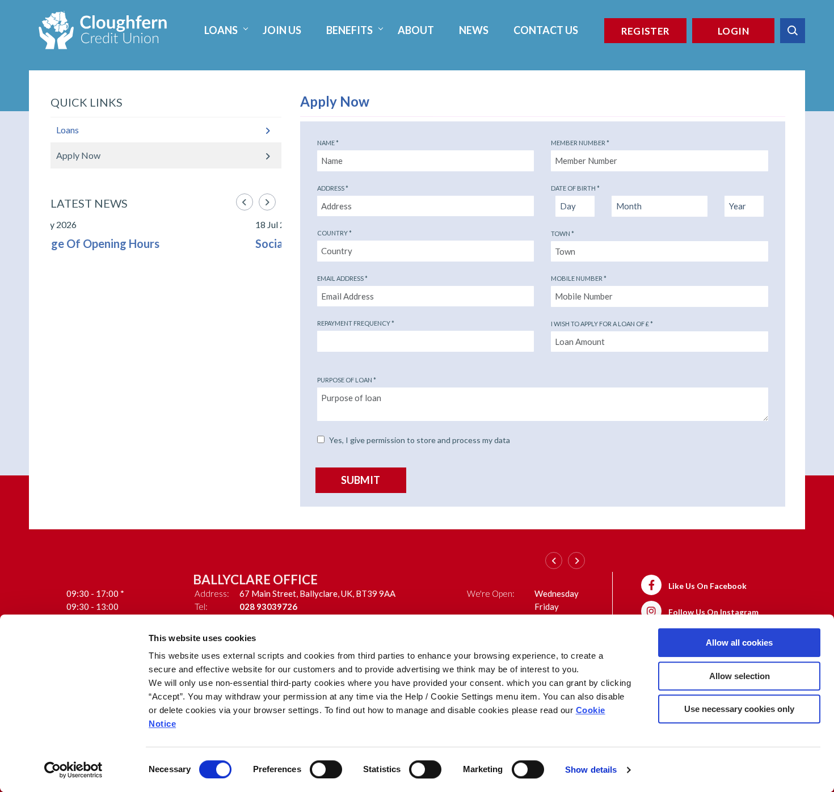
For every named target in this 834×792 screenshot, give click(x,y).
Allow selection (739, 676)
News (473, 30)
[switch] (326, 769)
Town (562, 233)
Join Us (282, 30)
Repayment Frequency (355, 323)
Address (332, 188)
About (416, 30)
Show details (591, 769)
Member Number (580, 142)
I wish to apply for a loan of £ (602, 323)
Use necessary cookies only (739, 709)
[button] (792, 30)
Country (334, 233)
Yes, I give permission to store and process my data (419, 440)
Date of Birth (575, 188)
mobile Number (578, 278)
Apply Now (78, 155)
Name (328, 142)
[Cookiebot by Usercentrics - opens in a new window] (73, 769)
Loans (221, 30)
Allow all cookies (739, 642)
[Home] (102, 28)
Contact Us (545, 30)
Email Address (342, 278)
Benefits (349, 30)
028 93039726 (131, 606)
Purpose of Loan (346, 380)
